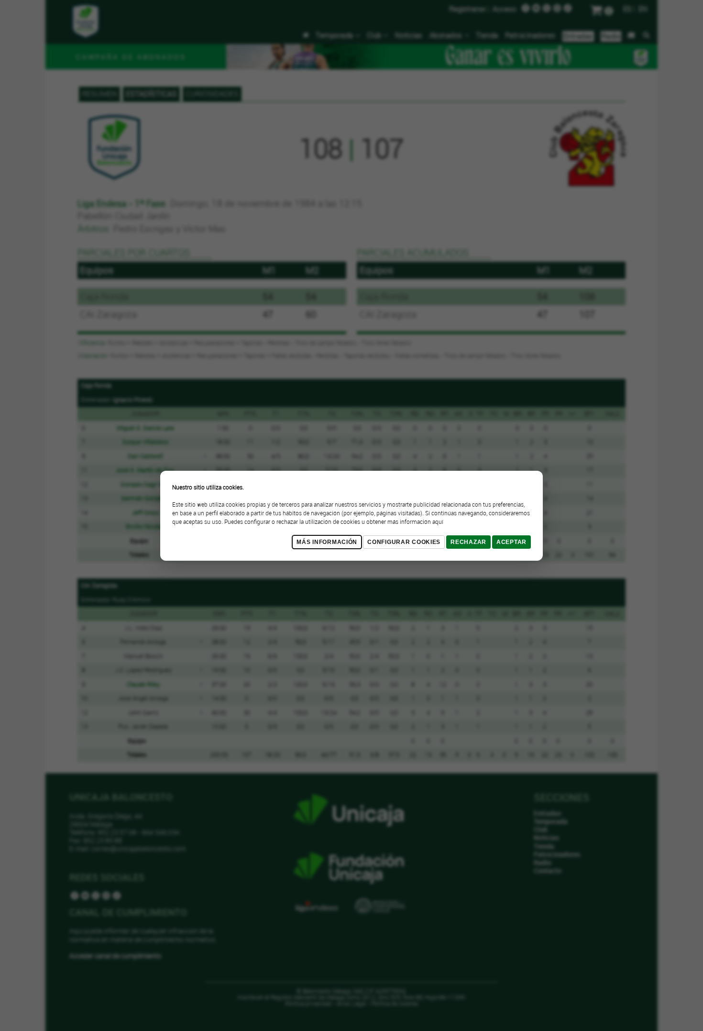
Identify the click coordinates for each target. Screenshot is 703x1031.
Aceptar (511, 542)
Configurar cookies (403, 542)
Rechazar (468, 542)
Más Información (327, 542)
